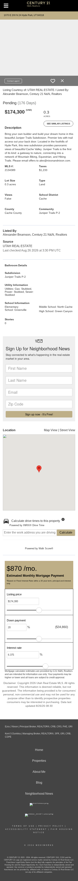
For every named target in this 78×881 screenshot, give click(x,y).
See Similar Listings (58, 123)
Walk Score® (46, 548)
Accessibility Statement (26, 829)
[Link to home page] (39, 5)
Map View (50, 430)
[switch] (53, 81)
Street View (67, 430)
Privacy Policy (51, 826)
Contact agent (13, 81)
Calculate (65, 532)
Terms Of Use (23, 826)
